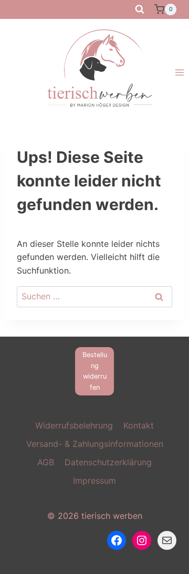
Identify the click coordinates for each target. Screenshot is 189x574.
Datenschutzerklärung (108, 462)
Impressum (94, 480)
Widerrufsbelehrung (74, 425)
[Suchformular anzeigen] (139, 9)
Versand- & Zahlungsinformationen (94, 444)
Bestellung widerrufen (94, 371)
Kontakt (138, 425)
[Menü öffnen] (179, 73)
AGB (45, 462)
